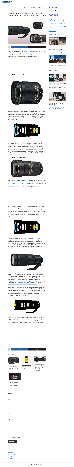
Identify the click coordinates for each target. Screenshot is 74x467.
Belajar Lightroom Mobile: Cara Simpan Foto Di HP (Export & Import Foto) (57, 84)
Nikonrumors (14, 327)
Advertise (10, 450)
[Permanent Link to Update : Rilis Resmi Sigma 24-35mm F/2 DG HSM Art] (14, 357)
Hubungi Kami (10, 452)
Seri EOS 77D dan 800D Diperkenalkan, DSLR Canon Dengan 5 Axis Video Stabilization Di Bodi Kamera (39, 367)
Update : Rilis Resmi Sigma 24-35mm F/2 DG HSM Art (13, 368)
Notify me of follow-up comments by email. (17, 433)
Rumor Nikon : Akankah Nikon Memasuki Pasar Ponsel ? (26, 366)
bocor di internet (28, 51)
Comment (10, 399)
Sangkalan (10, 456)
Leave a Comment (14, 17)
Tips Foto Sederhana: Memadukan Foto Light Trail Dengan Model (57, 66)
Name (9, 413)
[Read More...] (59, 52)
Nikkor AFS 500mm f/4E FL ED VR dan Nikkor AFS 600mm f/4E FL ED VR (22, 284)
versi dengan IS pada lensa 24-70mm (20, 183)
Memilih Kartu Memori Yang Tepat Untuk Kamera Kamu (56, 47)
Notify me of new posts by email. (14, 437)
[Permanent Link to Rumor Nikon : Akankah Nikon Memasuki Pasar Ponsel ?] (27, 357)
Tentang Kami (10, 458)
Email (9, 419)
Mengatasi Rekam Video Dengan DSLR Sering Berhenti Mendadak (57, 104)
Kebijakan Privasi (11, 454)
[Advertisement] (27, 66)
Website (9, 425)
